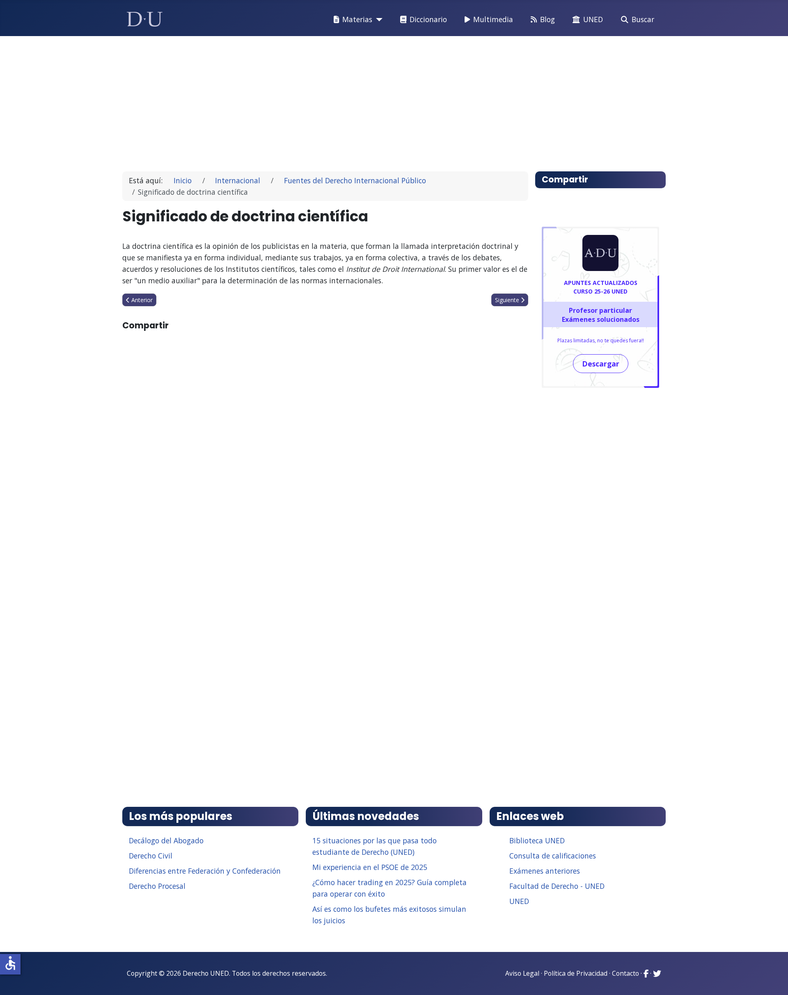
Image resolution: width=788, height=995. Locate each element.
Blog (547, 19)
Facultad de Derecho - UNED (557, 886)
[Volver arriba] (772, 978)
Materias (357, 19)
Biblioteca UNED (537, 840)
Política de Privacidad (575, 973)
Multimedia (493, 19)
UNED (593, 19)
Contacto (625, 973)
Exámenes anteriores (544, 871)
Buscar (643, 19)
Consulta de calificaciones (552, 856)
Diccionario (428, 19)
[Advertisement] (375, 100)
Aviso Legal (522, 973)
